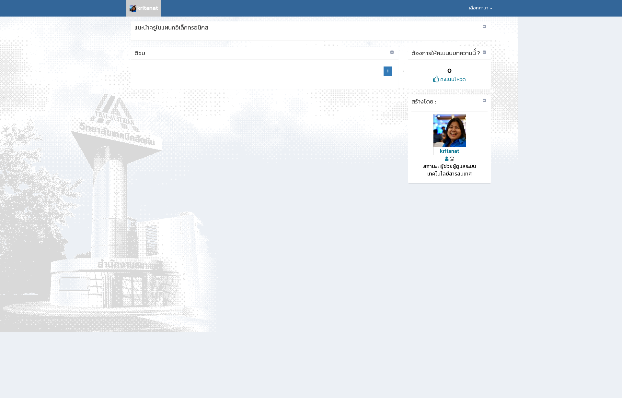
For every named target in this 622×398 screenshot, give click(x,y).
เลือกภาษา (479, 8)
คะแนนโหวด (452, 79)
